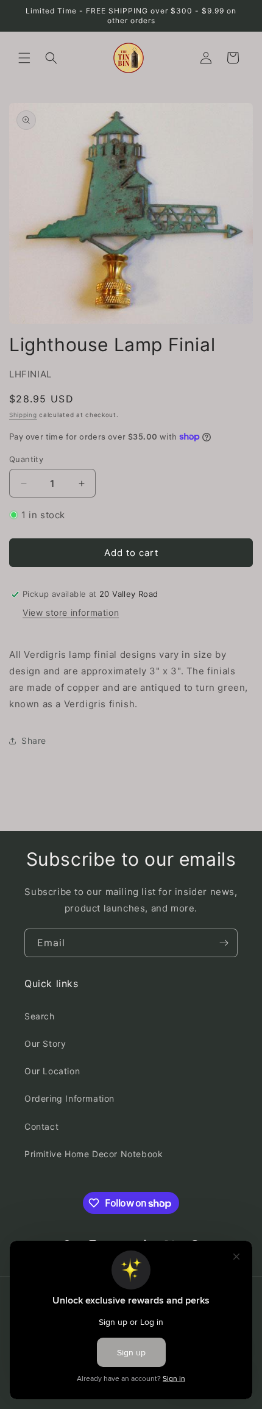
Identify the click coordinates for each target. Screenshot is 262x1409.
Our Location (52, 1071)
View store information (71, 612)
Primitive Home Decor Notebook (93, 1154)
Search (39, 1016)
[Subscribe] (223, 943)
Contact (41, 1126)
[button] (24, 58)
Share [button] (33, 740)
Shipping (23, 414)
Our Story (45, 1043)
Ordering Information (69, 1098)
